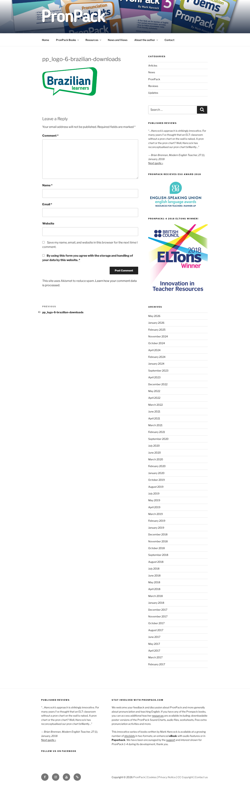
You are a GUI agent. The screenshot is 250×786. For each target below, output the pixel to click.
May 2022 (154, 391)
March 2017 (155, 657)
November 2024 (158, 336)
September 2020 (158, 438)
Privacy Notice (167, 777)
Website (48, 223)
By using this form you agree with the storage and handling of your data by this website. (87, 258)
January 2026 (156, 322)
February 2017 (156, 664)
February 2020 (157, 466)
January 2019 (156, 527)
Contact (169, 39)
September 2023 (158, 370)
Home (45, 39)
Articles (152, 65)
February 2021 (156, 431)
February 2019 (156, 520)
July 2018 (153, 568)
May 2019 (154, 500)
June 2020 (154, 452)
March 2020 (155, 459)
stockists (129, 735)
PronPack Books (66, 39)
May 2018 (154, 582)
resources (158, 715)
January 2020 (156, 473)
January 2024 (156, 363)
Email (47, 204)
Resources (91, 39)
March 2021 (155, 425)
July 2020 (154, 445)
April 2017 (154, 650)
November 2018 (158, 541)
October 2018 (156, 548)
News (151, 72)
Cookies (151, 777)
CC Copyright (185, 777)
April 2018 (154, 589)
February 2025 (156, 329)
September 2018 (158, 554)
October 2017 (156, 623)
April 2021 (154, 418)
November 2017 (157, 616)
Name (47, 185)
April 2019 (154, 507)
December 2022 (157, 384)
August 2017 (155, 630)
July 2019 (153, 493)
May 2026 (154, 315)
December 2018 (157, 534)
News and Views (117, 39)
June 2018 (154, 575)
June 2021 (154, 411)
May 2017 (154, 643)
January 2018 (156, 602)
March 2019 (155, 513)
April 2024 (154, 350)
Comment (50, 135)
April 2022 (154, 397)
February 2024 (156, 356)
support (170, 739)
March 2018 (155, 595)
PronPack (154, 79)
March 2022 (155, 404)
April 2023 (154, 377)
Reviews (153, 85)
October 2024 (156, 343)
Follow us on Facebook (58, 751)
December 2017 (157, 609)
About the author (144, 39)
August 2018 (155, 561)
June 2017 (154, 636)
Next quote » (155, 163)
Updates (153, 92)
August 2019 (155, 486)
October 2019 (156, 479)
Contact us (201, 777)
